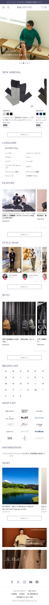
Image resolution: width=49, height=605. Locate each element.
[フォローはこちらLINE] (37, 582)
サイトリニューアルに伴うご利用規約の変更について (24, 2)
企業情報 (14, 594)
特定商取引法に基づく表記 (25, 597)
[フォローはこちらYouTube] (30, 582)
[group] (24, 35)
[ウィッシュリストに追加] (32, 106)
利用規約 (22, 594)
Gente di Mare (33, 275)
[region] (24, 38)
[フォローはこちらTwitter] (18, 582)
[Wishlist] (42, 7)
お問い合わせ (32, 591)
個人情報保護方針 (32, 594)
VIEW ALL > (24, 135)
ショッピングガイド (19, 591)
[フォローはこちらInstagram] (24, 582)
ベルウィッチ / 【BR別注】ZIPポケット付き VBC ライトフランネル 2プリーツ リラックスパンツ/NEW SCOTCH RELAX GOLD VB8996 (18, 119)
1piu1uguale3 (13, 275)
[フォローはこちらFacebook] (12, 582)
